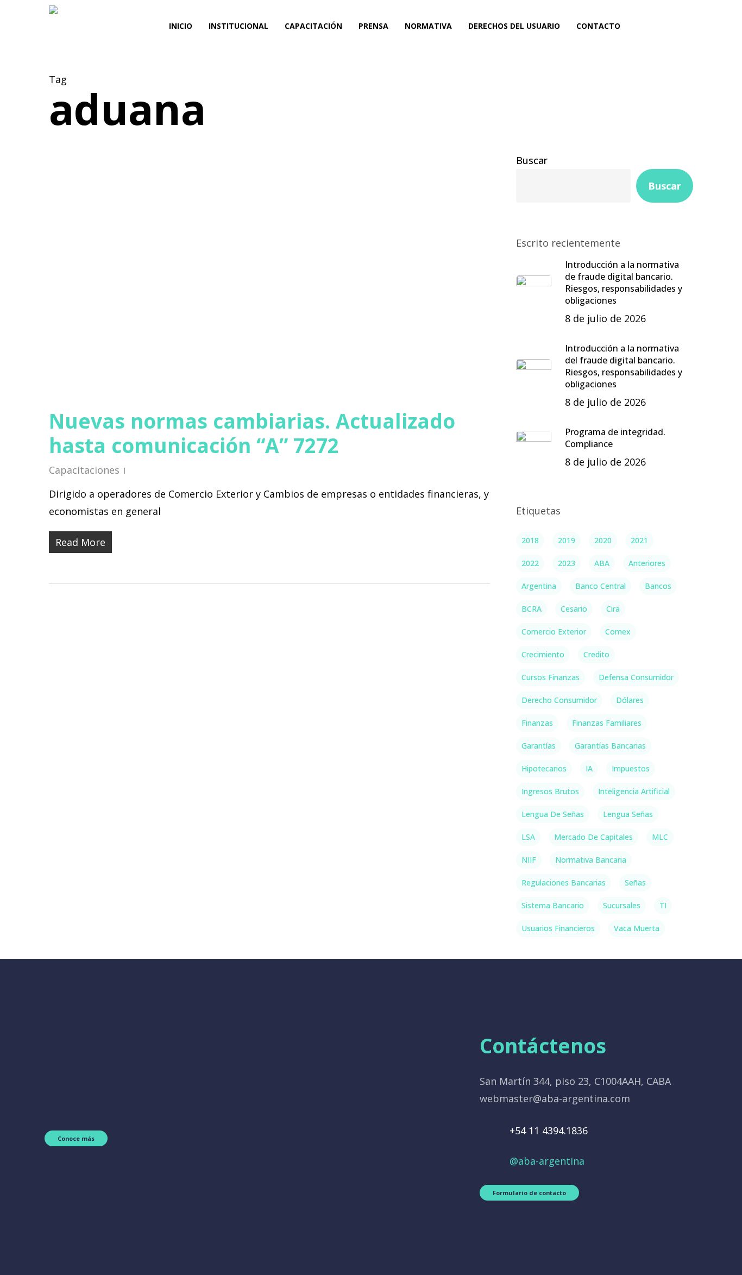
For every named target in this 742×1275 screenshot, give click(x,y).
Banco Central (600, 586)
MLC (660, 837)
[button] (76, 1138)
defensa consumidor (636, 677)
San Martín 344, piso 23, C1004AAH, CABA (575, 1081)
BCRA (531, 609)
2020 (603, 540)
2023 (566, 563)
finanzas (537, 723)
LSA (528, 837)
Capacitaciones (84, 469)
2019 (566, 540)
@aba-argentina (547, 1160)
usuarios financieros (558, 928)
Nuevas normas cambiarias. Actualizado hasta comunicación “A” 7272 (252, 433)
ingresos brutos (550, 791)
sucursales (621, 905)
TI (662, 905)
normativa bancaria (590, 860)
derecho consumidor (559, 700)
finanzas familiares (607, 723)
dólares (630, 700)
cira (613, 609)
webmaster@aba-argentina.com (555, 1098)
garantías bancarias (610, 745)
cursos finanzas (550, 677)
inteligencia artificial (634, 791)
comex (618, 631)
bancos (658, 586)
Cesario (574, 609)
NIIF (528, 860)
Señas (635, 882)
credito (596, 654)
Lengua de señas (552, 814)
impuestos (631, 768)
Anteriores (646, 563)
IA (589, 768)
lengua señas (628, 814)
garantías (538, 745)
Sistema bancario (552, 905)
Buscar (532, 160)
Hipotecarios (544, 768)
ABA (601, 563)
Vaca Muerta (636, 928)
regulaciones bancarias (563, 882)
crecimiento (542, 654)
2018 (530, 540)
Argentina (538, 586)
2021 (639, 540)
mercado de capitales (593, 837)
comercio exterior (553, 631)
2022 (530, 563)
